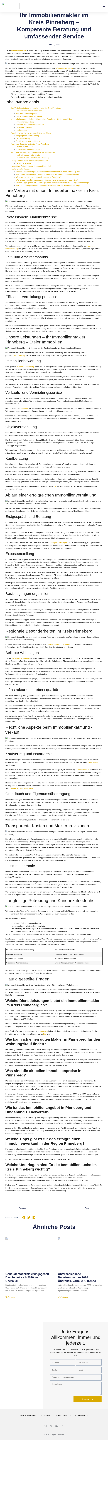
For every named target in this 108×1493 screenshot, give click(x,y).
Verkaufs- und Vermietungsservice (30, 124)
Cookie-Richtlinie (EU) (62, 1415)
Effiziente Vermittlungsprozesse (29, 116)
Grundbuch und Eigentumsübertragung (32, 158)
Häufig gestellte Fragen (20, 169)
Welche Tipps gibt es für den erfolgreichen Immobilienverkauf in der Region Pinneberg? (52, 182)
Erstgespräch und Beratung (27, 135)
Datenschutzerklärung (28, 1415)
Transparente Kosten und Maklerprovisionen (29, 160)
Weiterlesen (10, 1297)
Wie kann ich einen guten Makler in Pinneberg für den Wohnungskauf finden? (48, 174)
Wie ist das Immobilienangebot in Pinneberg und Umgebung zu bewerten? (47, 180)
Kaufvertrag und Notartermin (28, 155)
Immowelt (44, 1031)
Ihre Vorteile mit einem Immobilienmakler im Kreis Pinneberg (36, 108)
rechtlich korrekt (82, 770)
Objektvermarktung (24, 127)
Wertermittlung (19, 355)
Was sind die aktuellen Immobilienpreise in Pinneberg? (38, 177)
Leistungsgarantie (23, 163)
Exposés (24, 408)
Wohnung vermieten (64, 68)
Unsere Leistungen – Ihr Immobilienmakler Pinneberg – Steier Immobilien (41, 119)
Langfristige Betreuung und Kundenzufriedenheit (31, 166)
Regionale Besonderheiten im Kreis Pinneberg (30, 144)
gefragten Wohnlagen (21, 658)
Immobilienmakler (18, 51)
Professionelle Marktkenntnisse (29, 111)
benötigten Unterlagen (57, 543)
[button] (104, 6)
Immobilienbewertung (25, 122)
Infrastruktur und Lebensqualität (29, 149)
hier (55, 486)
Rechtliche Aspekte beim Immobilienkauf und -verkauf (33, 152)
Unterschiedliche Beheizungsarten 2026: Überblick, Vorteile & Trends (77, 1277)
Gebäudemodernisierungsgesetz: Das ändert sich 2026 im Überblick (27, 1277)
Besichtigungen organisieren (28, 141)
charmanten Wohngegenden (58, 644)
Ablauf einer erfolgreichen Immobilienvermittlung (31, 133)
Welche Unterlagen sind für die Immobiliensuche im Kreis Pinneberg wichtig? (48, 185)
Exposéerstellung (23, 138)
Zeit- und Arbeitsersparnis (26, 113)
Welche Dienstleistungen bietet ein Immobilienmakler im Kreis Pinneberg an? (48, 171)
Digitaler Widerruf (81, 1415)
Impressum (45, 1415)
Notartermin (93, 762)
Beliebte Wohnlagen (24, 147)
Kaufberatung (21, 130)
